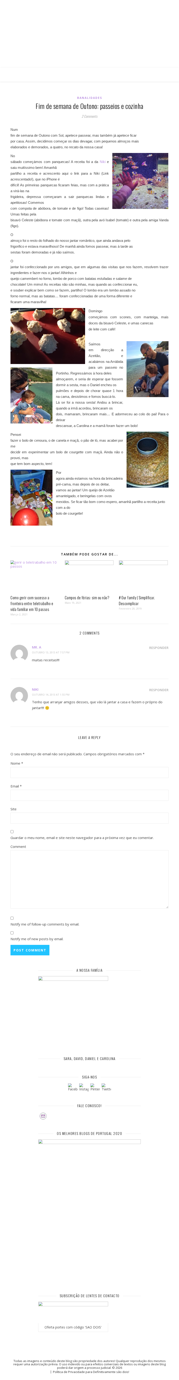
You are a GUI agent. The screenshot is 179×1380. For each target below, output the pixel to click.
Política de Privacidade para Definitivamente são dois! (91, 1372)
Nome (16, 763)
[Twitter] (106, 1088)
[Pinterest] (95, 1088)
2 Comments (89, 116)
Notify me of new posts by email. (36, 938)
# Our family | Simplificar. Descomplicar (137, 600)
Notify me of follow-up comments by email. (44, 924)
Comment (18, 846)
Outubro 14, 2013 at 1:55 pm (50, 694)
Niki (103, 162)
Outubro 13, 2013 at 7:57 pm (50, 652)
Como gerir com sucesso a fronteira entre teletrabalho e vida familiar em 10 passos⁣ (31, 603)
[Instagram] (84, 1088)
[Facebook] (73, 1088)
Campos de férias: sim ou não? (87, 597)
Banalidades (89, 98)
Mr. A (36, 647)
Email (16, 786)
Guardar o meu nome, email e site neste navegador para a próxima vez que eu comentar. (82, 837)
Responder (159, 647)
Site (13, 809)
